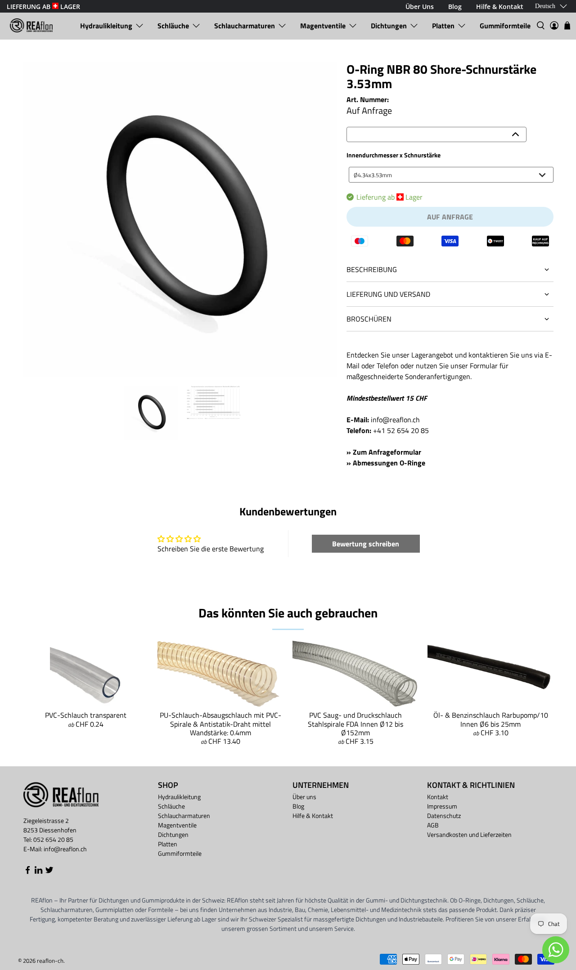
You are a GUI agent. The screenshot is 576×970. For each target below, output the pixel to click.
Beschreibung (371, 269)
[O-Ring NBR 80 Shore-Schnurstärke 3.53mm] (180, 219)
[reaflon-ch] (31, 25)
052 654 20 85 (53, 839)
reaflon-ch (50, 960)
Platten (443, 25)
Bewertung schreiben (365, 543)
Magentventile (323, 25)
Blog (298, 806)
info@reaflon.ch (395, 419)
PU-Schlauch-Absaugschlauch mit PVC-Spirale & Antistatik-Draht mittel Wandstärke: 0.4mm (220, 724)
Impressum (442, 806)
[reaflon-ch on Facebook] (27, 871)
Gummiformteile (505, 25)
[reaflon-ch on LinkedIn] (38, 871)
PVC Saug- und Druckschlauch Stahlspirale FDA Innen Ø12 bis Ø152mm (355, 724)
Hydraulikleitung (106, 25)
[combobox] (451, 175)
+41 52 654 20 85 (401, 430)
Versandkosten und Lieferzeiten (469, 834)
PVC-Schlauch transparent (85, 715)
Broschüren (369, 318)
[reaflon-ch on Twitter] (49, 871)
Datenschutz (444, 815)
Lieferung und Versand (388, 294)
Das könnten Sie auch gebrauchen (288, 612)
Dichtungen (389, 25)
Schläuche (173, 25)
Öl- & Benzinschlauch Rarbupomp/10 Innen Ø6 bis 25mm (490, 719)
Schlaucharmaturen (244, 25)
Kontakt (437, 796)
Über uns (304, 796)
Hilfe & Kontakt (312, 815)
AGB (433, 825)
